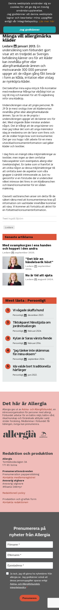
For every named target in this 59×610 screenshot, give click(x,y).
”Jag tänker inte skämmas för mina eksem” (31, 352)
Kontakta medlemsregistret (18, 477)
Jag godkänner (30, 29)
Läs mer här (46, 21)
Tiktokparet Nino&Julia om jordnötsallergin (31, 324)
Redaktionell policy (13, 492)
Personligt (18, 315)
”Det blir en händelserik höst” (39, 260)
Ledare (7, 46)
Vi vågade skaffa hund (28, 310)
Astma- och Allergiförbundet (37, 409)
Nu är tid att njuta (38, 275)
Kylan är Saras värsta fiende (33, 338)
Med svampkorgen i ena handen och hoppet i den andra (26, 246)
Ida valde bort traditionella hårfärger (31, 368)
